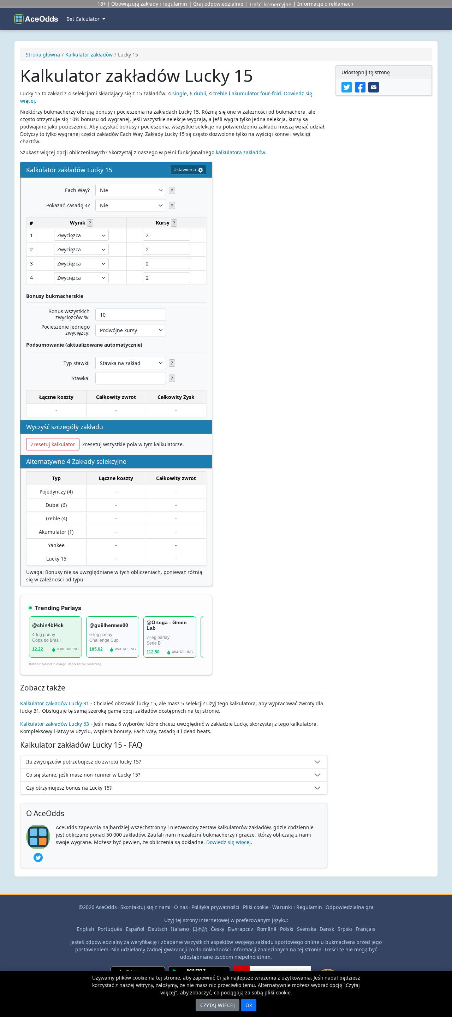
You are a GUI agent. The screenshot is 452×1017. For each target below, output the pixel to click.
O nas (181, 907)
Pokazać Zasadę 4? (68, 205)
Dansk (327, 929)
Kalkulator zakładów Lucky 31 (54, 703)
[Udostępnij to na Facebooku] (361, 86)
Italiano (180, 929)
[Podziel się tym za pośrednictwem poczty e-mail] (374, 86)
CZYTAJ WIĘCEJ (217, 1005)
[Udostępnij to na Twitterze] (348, 86)
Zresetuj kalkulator (53, 444)
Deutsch (157, 929)
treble (220, 93)
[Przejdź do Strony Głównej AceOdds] (36, 19)
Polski (286, 929)
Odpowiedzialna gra (350, 907)
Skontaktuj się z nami (145, 907)
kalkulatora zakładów (240, 152)
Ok (248, 1005)
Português (110, 929)
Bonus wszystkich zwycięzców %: (69, 314)
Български (241, 929)
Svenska (306, 929)
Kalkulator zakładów (89, 54)
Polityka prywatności (215, 907)
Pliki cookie (256, 907)
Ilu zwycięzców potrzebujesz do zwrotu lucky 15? (83, 761)
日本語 (199, 929)
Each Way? (77, 190)
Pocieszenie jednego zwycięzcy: (65, 330)
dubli (200, 93)
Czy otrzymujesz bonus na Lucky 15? (69, 787)
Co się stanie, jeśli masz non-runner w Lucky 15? (83, 774)
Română (266, 929)
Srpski (345, 929)
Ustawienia (184, 170)
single (179, 93)
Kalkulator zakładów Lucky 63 (54, 723)
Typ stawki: (77, 363)
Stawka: (81, 378)
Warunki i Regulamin (297, 907)
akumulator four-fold (256, 93)
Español (135, 929)
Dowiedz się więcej (228, 842)
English (85, 929)
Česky (217, 929)
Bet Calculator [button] (83, 19)
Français (365, 929)
